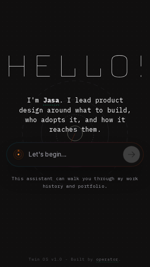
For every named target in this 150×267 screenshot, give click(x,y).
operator (107, 259)
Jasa (51, 100)
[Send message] (131, 154)
